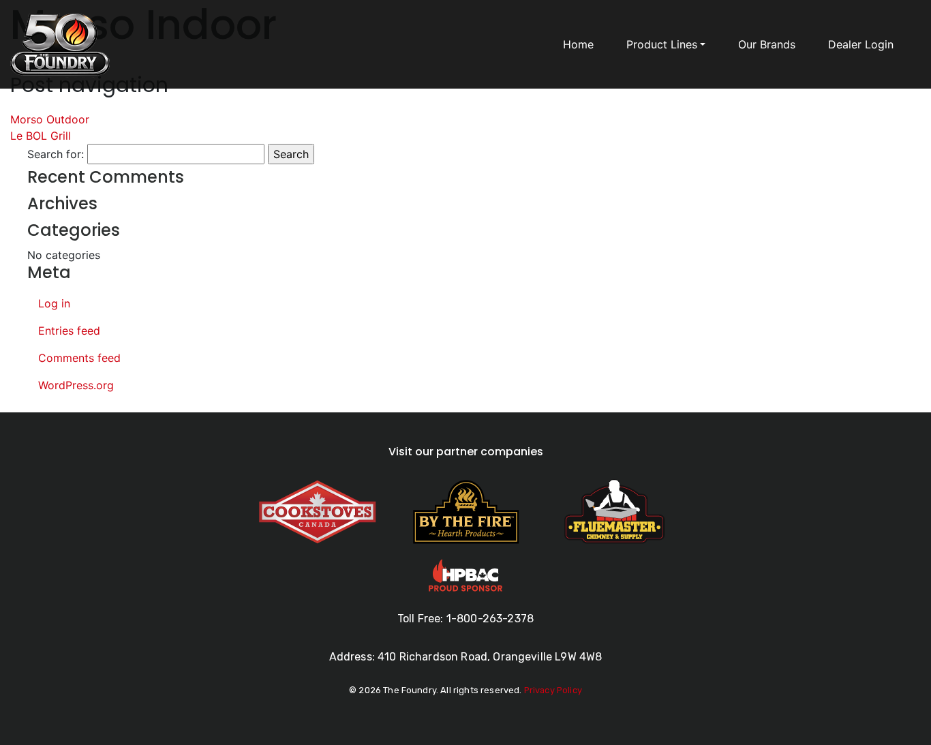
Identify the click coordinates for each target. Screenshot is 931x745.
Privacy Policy (553, 690)
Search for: (55, 154)
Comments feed (79, 358)
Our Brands (766, 44)
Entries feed (69, 330)
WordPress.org (76, 385)
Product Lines (661, 44)
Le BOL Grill (40, 135)
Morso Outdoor (49, 119)
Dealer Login (861, 44)
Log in (54, 303)
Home (578, 44)
